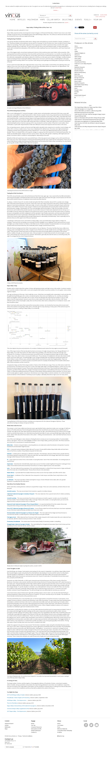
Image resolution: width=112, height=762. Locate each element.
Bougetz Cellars (78, 90)
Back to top (61, 736)
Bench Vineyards (79, 76)
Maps (42, 20)
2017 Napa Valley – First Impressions (16, 711)
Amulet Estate (78, 60)
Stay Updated (100, 16)
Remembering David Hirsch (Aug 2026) (84, 112)
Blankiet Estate (78, 86)
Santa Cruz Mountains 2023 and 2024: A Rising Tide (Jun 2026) (90, 118)
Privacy (20, 736)
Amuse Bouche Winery (80, 62)
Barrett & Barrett (79, 69)
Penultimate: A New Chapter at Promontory (18, 697)
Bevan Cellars (78, 81)
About (58, 723)
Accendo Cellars (79, 48)
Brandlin (77, 92)
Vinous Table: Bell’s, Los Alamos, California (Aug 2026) (88, 111)
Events (78, 20)
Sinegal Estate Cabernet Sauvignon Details (18, 524)
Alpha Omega (78, 56)
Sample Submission (36, 730)
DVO (8, 449)
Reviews (42, 15)
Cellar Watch (53, 20)
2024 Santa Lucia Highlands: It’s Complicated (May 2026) (88, 121)
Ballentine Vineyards (80, 67)
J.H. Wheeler (10, 479)
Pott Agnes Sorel (11, 517)
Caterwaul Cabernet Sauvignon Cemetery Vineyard (20, 494)
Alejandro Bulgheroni (80, 53)
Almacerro (77, 55)
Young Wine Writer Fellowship (64, 730)
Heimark (9, 453)
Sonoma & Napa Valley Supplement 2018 (18, 708)
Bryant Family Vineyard (80, 95)
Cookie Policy (58, 8)
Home (12, 20)
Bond (76, 88)
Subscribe (103, 15)
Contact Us (33, 732)
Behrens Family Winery (80, 72)
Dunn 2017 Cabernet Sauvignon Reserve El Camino (20, 508)
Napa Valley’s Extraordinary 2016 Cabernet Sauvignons (21, 706)
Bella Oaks (10, 445)
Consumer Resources (36, 727)
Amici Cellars (78, 58)
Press (58, 727)
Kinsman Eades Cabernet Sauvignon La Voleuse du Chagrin (23, 513)
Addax (76, 51)
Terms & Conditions (27, 736)
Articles (21, 20)
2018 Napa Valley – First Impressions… (17, 700)
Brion (76, 93)
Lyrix (8, 468)
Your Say (97, 20)
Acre (76, 49)
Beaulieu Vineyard (79, 70)
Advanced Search (44, 17)
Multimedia (32, 20)
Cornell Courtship (11, 498)
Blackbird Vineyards (79, 83)
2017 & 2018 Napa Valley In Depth (16, 695)
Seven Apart (10, 475)
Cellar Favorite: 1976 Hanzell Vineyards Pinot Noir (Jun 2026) (89, 119)
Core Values (60, 725)
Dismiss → (56, 10)
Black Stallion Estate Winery (81, 84)
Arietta (76, 65)
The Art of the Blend (12, 703)
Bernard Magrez (79, 79)
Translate (36, 747)
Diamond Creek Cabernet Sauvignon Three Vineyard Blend (22, 504)
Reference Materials (62, 729)
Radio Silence (10, 472)
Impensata (10, 464)
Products (59, 732)
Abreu (76, 46)
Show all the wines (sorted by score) (86, 33)
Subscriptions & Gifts (36, 729)
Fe (7, 459)
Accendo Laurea (11, 491)
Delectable (67, 20)
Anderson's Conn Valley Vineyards (83, 63)
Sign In (96, 15)
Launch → (67, 22)
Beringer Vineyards (79, 77)
